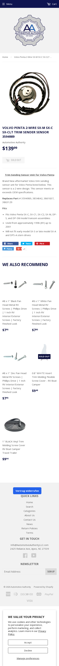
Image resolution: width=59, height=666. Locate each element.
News (29, 524)
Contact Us (30, 519)
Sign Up (51, 571)
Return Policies (29, 528)
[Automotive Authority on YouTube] (33, 556)
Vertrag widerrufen (27, 490)
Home (5, 57)
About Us (30, 515)
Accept (28, 642)
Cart (54, 3)
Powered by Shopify (43, 586)
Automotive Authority (21, 586)
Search (29, 506)
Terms (29, 532)
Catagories (29, 510)
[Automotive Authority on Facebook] (25, 556)
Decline (28, 650)
